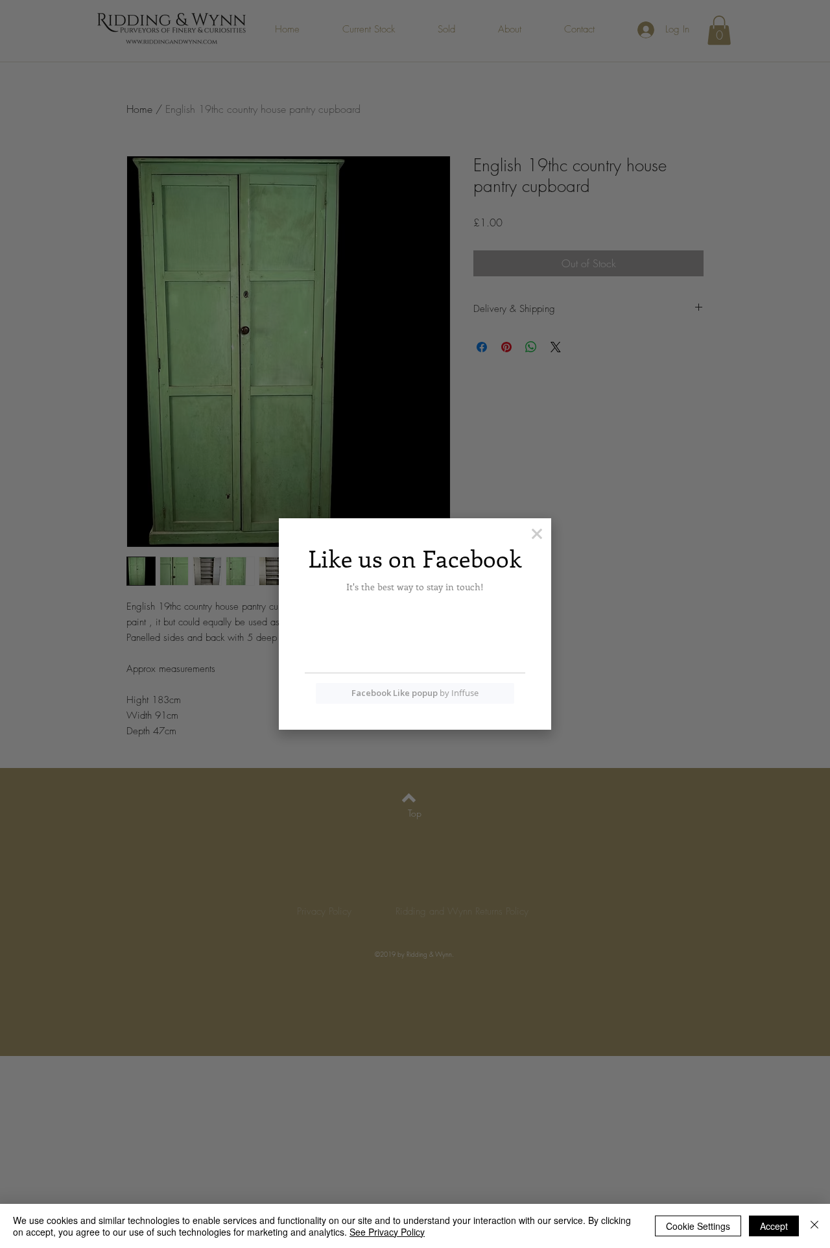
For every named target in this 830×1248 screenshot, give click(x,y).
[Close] (814, 1226)
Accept (774, 1225)
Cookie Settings (698, 1225)
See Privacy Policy (387, 1231)
